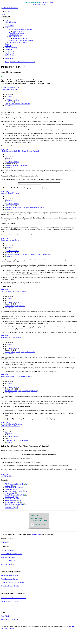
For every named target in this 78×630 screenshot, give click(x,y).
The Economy (25, 104)
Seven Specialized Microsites (10, 586)
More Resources (18, 31)
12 (10, 476)
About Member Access (16, 33)
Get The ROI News (7, 550)
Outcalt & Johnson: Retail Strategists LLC (14, 582)
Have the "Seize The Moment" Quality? (14, 291)
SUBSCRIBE (9, 26)
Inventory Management (12, 352)
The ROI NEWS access (20, 38)
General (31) (9, 489)
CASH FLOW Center (12, 51)
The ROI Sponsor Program (9, 601)
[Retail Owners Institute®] (9, 8)
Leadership (8, 165)
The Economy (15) (11, 506)
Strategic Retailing (11, 47)
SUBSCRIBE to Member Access (11, 554)
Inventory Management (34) (14, 491)
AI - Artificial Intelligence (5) (14, 484)
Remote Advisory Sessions (9, 575)
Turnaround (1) (10, 508)
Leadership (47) (10, 493)
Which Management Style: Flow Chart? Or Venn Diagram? (20, 151)
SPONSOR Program (15, 35)
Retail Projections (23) (12, 502)
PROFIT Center (10, 53)
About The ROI (6, 616)
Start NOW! (5, 542)
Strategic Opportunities (12, 104)
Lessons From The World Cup (10, 89)
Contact (7, 44)
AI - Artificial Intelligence (13, 254)
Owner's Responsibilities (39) (14, 495)
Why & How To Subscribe (9, 619)
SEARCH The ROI (7, 564)
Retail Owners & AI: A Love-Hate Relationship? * (17, 376)
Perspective (8, 440)
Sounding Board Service (9, 557)
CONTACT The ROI (8, 561)
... (7, 476)
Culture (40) (9, 486)
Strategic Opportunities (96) (14, 504)
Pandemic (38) (9, 497)
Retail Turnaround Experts (9, 579)
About (7, 27)
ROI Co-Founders (12, 100)
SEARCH (8, 46)
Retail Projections (23, 207)
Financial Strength (11, 207)
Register (7, 11)
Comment (9, 96)
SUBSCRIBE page (35, 534)
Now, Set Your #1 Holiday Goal (11, 337)
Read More (4, 149)
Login (3, 15)
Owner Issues (9, 24)
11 (8, 476)
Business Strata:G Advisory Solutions (13, 598)
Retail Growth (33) (11, 500)
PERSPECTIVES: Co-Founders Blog (21, 40)
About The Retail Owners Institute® (20, 29)
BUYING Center (10, 55)
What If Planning (10, 22)
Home (7, 20)
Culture (24, 254)
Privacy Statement (9, 628)
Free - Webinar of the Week (18, 42)
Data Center (9, 49)
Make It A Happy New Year (10, 193)
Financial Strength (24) (12, 488)
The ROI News (14, 37)
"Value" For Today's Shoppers (10, 426)
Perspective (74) (10, 498)
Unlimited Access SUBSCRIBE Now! (42, 3)
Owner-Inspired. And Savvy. (10, 240)
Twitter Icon (9, 58)
